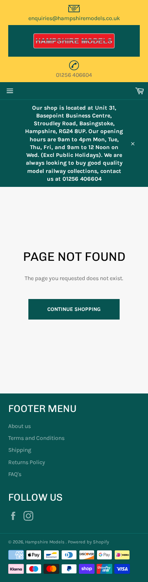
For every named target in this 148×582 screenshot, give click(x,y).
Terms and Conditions (36, 438)
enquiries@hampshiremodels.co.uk (74, 18)
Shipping (19, 449)
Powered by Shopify (88, 542)
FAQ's (14, 474)
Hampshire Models (45, 542)
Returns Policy (26, 462)
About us (19, 426)
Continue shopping (74, 309)
